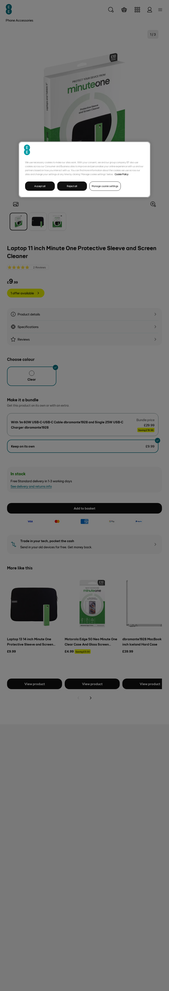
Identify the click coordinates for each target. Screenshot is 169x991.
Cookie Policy (122, 173)
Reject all (72, 185)
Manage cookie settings (105, 185)
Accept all (40, 185)
